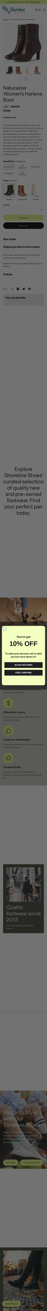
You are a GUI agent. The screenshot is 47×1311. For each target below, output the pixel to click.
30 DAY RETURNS (23, 665)
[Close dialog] (5, 628)
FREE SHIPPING (23, 672)
